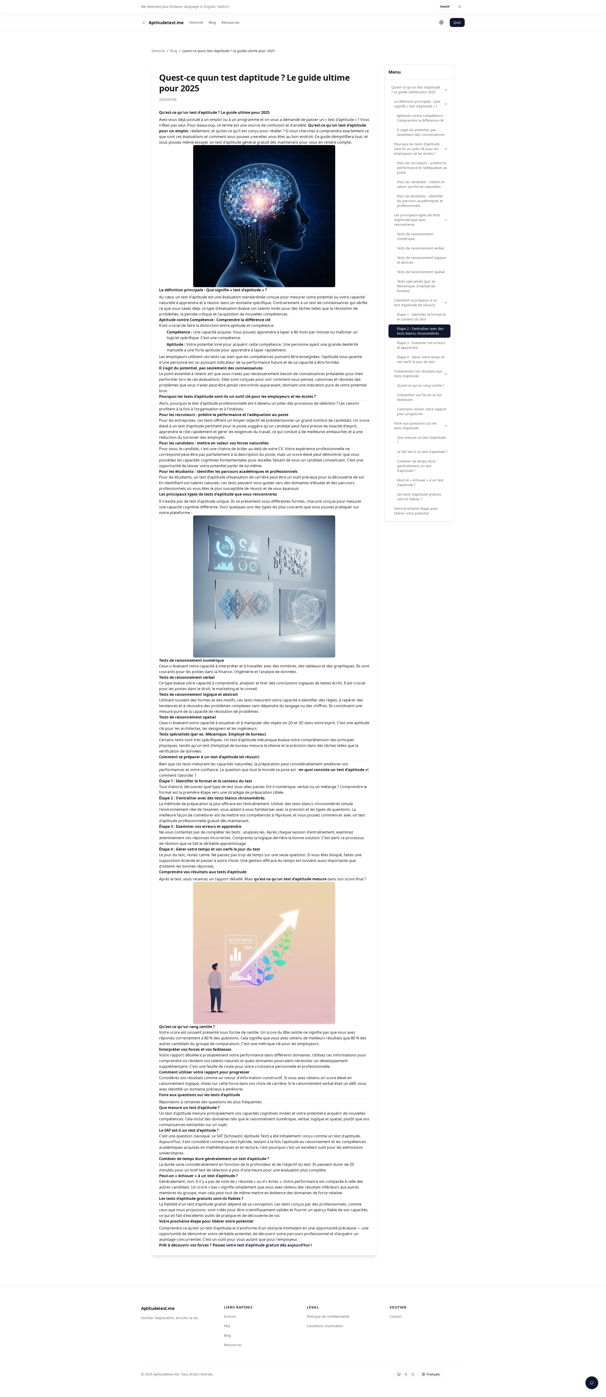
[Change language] (441, 22)
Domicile (196, 22)
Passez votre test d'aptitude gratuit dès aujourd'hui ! (262, 1245)
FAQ (227, 1326)
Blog (212, 22)
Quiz (457, 22)
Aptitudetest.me (157, 1308)
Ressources (231, 22)
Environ (230, 1316)
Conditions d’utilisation (325, 1326)
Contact (396, 1316)
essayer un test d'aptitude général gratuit (232, 142)
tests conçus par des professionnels (313, 1204)
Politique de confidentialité (328, 1316)
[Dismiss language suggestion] (459, 6)
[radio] (398, 1374)
